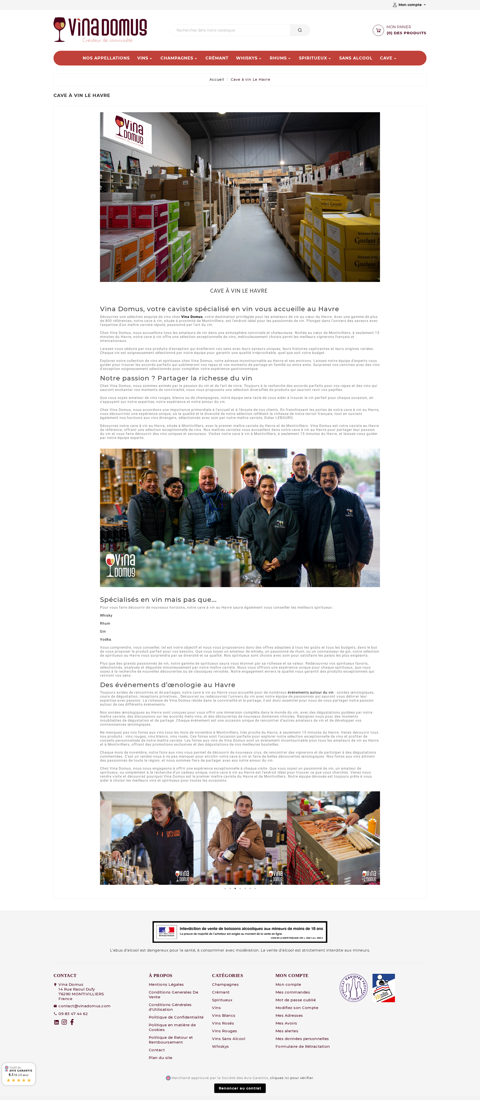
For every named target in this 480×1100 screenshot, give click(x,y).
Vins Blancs (224, 1015)
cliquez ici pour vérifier (291, 1078)
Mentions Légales (166, 984)
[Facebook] (72, 1022)
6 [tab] (250, 888)
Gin (103, 631)
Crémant (221, 992)
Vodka (105, 639)
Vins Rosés (223, 1023)
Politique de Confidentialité (176, 1017)
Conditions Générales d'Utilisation (170, 1007)
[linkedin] (57, 1022)
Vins (216, 1007)
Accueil (217, 79)
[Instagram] (64, 1022)
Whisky (106, 615)
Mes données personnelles (302, 1038)
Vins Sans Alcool (228, 1038)
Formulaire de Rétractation (303, 1046)
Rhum (105, 623)
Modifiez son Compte (297, 1007)
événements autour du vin (311, 692)
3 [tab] (235, 888)
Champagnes (225, 984)
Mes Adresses (289, 1015)
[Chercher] (300, 30)
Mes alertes (287, 1031)
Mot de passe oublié (296, 1000)
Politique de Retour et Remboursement (171, 1040)
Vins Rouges (224, 1031)
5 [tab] (245, 888)
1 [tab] (225, 888)
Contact (157, 1050)
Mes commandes (293, 992)
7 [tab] (255, 888)
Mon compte (288, 984)
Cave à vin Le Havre (250, 79)
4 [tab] (240, 888)
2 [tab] (230, 888)
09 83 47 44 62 (73, 1013)
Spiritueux (222, 1000)
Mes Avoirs (286, 1023)
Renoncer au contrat (240, 1088)
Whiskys (220, 1046)
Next (372, 838)
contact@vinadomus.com (84, 1006)
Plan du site (160, 1057)
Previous (107, 838)
